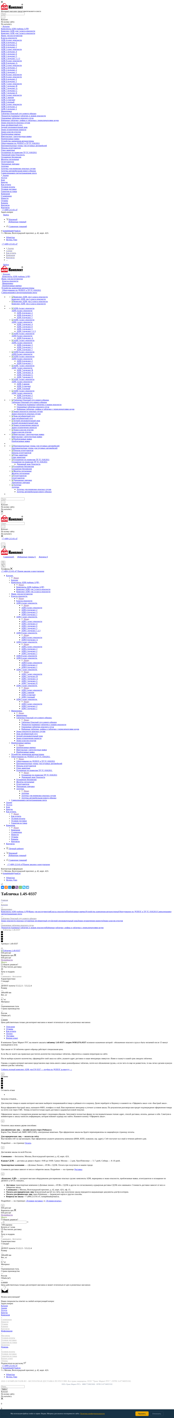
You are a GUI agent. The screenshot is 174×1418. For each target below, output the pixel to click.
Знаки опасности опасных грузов (15, 921)
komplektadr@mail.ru (12, 231)
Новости (5, 1322)
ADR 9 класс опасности (31, 637)
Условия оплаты (8, 1338)
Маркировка (21, 715)
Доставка (10, 1036)
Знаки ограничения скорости (90, 921)
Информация (6, 1331)
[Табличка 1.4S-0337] (10, 950)
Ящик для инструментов (39, 911)
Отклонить (156, 1414)
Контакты (5, 1329)
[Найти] (3, 16)
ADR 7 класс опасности (31, 674)
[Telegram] (27, 887)
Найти (4, 1389)
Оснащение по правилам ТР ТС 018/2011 (39, 775)
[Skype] (23, 887)
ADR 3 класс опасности (31, 690)
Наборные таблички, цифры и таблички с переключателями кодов (75, 928)
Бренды (4, 1313)
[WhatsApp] (20, 887)
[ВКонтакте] (2, 887)
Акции (4, 1308)
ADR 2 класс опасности (31, 647)
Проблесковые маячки (26, 747)
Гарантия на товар (9, 1342)
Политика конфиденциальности (92, 1414)
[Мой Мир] (9, 887)
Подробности (7, 960)
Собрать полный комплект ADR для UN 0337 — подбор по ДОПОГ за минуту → (36, 1069)
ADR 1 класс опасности (31, 621)
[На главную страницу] (12, 9)
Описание (10, 1027)
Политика (5, 1345)
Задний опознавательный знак (64, 921)
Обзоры (4, 1361)
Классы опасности (24, 601)
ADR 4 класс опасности (31, 608)
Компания (15, 830)
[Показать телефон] (3, 566)
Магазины (5, 1335)
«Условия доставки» (34, 1201)
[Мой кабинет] (2, 541)
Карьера (4, 1326)
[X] (13, 887)
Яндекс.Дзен (11, 240)
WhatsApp (10, 237)
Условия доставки (9, 1340)
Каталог (14, 580)
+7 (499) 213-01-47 (10, 210)
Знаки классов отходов (113, 921)
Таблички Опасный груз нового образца (39, 722)
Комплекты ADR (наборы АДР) (30, 587)
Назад (16, 578)
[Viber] (16, 887)
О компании (6, 1319)
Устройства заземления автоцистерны (102, 911)
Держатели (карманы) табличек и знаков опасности (23, 928)
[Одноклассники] (6, 887)
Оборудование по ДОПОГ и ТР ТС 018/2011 (35, 761)
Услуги (4, 1310)
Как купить (16, 816)
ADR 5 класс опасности (31, 704)
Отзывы (9, 1029)
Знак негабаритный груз (40, 921)
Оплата (9, 1033)
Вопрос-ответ (12, 1038)
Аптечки (25, 793)
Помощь (4, 1347)
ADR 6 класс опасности (31, 663)
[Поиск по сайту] (3, 544)
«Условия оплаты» (53, 1201)
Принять (142, 1414)
